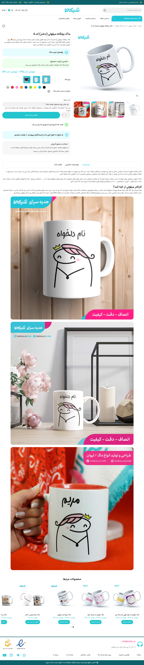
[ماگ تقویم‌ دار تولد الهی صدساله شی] (127, 598)
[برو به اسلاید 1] (73, 627)
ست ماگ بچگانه (120, 26)
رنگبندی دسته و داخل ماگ (61, 91)
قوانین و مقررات (124, 655)
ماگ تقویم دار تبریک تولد (95, 615)
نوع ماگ (67, 79)
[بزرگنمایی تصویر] (137, 96)
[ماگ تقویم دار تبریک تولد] (95, 598)
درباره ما (56, 655)
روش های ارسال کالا (104, 655)
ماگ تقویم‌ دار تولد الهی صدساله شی (127, 615)
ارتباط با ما (69, 655)
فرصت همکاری (85, 655)
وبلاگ (139, 655)
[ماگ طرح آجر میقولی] (64, 598)
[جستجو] (104, 10)
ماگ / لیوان (132, 26)
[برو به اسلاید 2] (70, 627)
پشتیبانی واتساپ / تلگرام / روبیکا (34, 2)
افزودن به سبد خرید (31, 115)
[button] (32, 622)
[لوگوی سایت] (72, 10)
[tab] (86, 164)
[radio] (46, 80)
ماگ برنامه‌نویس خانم (32, 615)
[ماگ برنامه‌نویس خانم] (32, 598)
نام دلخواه (67, 100)
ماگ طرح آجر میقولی (64, 615)
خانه (140, 26)
